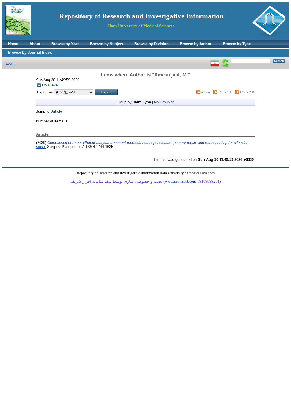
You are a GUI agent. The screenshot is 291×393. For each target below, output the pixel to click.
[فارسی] (214, 61)
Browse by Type (237, 44)
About (35, 44)
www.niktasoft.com (180, 181)
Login (10, 63)
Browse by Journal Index (30, 52)
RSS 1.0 (225, 92)
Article (56, 111)
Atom (205, 92)
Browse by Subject (106, 44)
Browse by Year (65, 44)
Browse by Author (195, 44)
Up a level (50, 85)
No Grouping (164, 102)
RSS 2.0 (247, 92)
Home (13, 44)
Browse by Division (151, 44)
